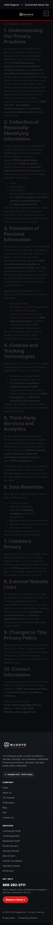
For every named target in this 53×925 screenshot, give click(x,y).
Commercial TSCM (11, 831)
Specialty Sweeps (11, 866)
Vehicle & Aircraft (11, 851)
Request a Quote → (15, 899)
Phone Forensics (10, 846)
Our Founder (9, 797)
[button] (46, 13)
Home (5, 787)
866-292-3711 (14, 885)
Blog (5, 807)
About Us (7, 792)
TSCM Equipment (11, 836)
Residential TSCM (11, 841)
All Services (8, 871)
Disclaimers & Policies (27, 918)
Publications (8, 802)
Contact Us (8, 817)
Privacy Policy (9, 918)
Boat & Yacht (9, 856)
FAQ (5, 812)
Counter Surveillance (13, 861)
